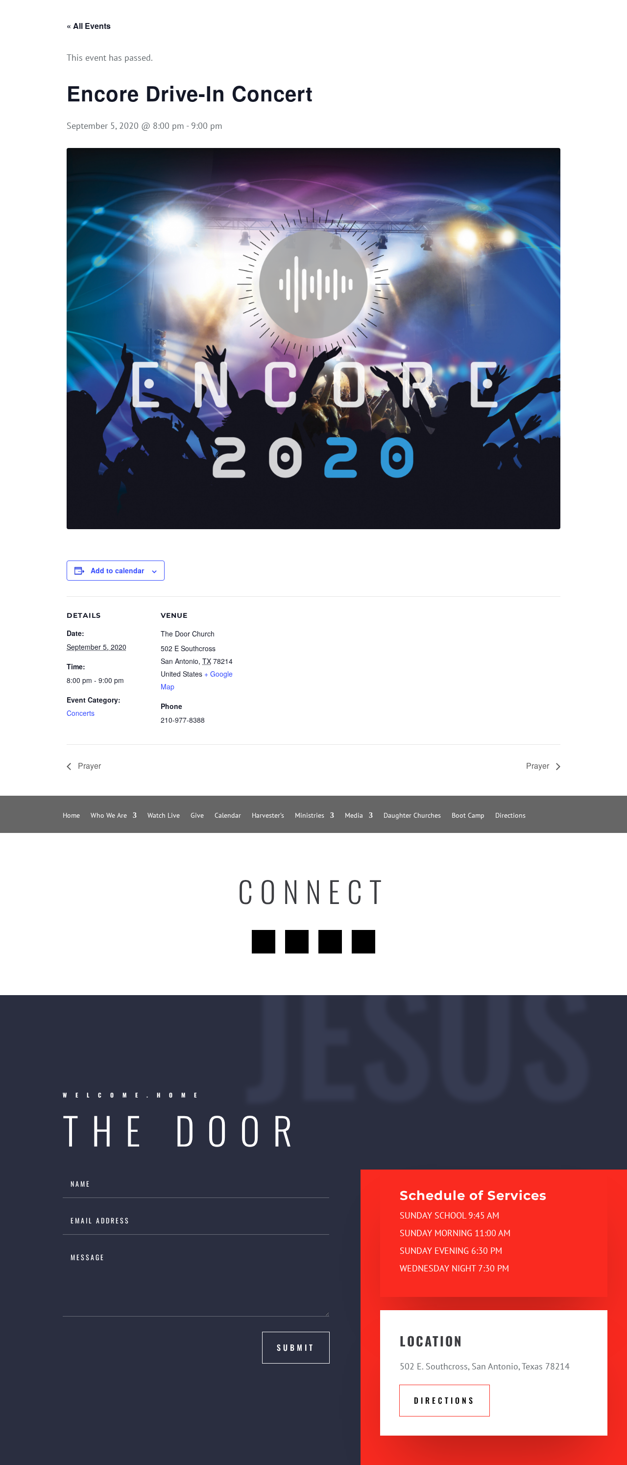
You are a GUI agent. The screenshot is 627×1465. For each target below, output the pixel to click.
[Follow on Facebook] (263, 941)
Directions (510, 816)
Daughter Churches (412, 816)
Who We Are (109, 816)
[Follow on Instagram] (363, 941)
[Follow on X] (297, 941)
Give (197, 816)
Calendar (228, 816)
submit (296, 1347)
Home (71, 816)
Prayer (88, 765)
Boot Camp (468, 816)
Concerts (81, 713)
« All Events (89, 25)
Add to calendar (117, 570)
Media (354, 816)
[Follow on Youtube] (330, 941)
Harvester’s (268, 816)
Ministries (309, 816)
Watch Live (163, 816)
